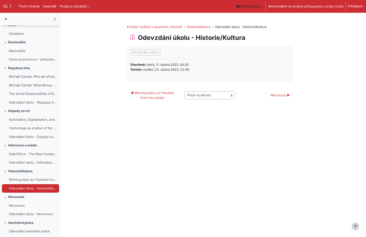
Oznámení (16, 34)
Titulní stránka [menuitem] (29, 6)
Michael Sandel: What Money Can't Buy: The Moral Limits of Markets (33, 85)
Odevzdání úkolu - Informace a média (33, 162)
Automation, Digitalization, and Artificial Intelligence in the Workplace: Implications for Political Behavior (33, 120)
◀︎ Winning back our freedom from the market (153, 95)
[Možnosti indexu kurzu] (55, 19)
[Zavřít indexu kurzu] (6, 19)
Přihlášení (355, 6)
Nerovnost (16, 197)
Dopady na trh (19, 111)
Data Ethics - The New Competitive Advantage (33, 154)
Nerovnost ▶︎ (280, 95)
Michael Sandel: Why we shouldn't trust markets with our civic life (33, 76)
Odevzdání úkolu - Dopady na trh (33, 137)
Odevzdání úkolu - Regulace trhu (33, 102)
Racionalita (17, 42)
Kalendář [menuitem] (49, 6)
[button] (249, 6)
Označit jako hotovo (145, 52)
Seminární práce (20, 223)
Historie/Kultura (20, 171)
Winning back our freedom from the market (33, 180)
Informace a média (22, 145)
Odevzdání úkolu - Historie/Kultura (33, 188)
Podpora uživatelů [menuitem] (73, 6)
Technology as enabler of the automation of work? (33, 128)
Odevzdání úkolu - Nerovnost (31, 214)
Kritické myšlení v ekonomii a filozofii (154, 27)
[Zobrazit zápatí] (355, 226)
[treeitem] (30, 29)
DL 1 (7, 6)
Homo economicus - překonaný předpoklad (33, 59)
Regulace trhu (19, 68)
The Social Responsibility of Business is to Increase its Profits (33, 94)
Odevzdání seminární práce (29, 231)
